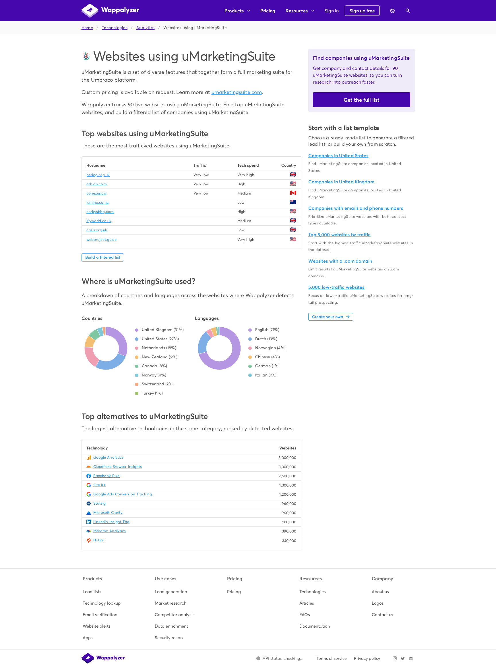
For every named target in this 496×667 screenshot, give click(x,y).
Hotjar (98, 540)
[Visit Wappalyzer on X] (403, 658)
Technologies (114, 27)
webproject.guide (101, 239)
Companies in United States (338, 155)
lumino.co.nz (97, 202)
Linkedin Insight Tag (111, 522)
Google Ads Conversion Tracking (122, 494)
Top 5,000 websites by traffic (339, 234)
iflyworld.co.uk (99, 221)
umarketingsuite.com (237, 92)
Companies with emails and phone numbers (355, 208)
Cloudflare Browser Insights (117, 466)
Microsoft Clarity (108, 512)
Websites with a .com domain (340, 261)
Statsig (99, 503)
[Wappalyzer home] (110, 10)
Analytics (145, 27)
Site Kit (99, 485)
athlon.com (96, 184)
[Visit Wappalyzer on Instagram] (395, 658)
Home (87, 27)
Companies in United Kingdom (341, 181)
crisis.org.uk (96, 230)
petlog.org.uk (98, 175)
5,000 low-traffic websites (336, 287)
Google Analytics (108, 457)
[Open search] (408, 11)
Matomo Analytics (109, 531)
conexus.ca (96, 193)
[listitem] (103, 591)
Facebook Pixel (107, 476)
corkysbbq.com (100, 211)
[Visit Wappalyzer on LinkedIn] (411, 658)
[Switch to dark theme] (393, 11)
